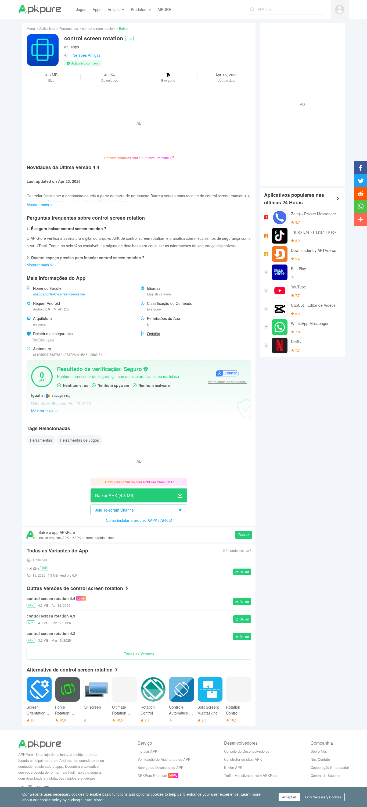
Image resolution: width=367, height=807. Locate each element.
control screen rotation (98, 28)
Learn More (92, 799)
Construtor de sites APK (243, 759)
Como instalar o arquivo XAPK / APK (137, 520)
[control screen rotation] (43, 50)
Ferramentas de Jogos (79, 440)
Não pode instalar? (237, 550)
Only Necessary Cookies (323, 797)
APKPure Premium (152, 775)
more (167, 294)
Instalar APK (147, 751)
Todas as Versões (139, 653)
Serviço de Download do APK (161, 767)
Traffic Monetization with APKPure (250, 775)
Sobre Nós (319, 751)
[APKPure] (39, 9)
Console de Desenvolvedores (246, 751)
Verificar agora (43, 339)
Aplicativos (47, 28)
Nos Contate (320, 759)
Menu (31, 28)
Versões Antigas (86, 55)
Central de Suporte (325, 775)
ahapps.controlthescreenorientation (59, 294)
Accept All (289, 797)
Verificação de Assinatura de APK (164, 759)
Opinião (153, 333)
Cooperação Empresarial (330, 767)
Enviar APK (233, 767)
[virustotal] (145, 368)
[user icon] (339, 9)
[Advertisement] (300, 103)
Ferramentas (68, 28)
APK (129, 38)
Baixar (243, 534)
